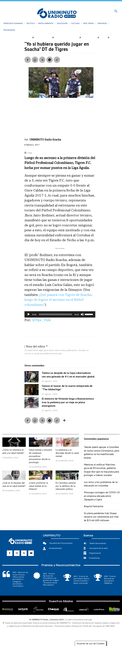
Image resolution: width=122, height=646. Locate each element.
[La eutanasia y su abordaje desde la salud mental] (67, 442)
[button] (116, 11)
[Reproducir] (28, 314)
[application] (59, 314)
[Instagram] (17, 553)
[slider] (89, 314)
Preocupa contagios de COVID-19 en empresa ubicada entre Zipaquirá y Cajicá (102, 496)
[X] (42, 60)
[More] (64, 420)
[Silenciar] (82, 314)
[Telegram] (49, 60)
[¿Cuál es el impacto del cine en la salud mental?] (14, 475)
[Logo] (57, 13)
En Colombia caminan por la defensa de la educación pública (66, 485)
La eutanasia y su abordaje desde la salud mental (67, 452)
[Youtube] (31, 553)
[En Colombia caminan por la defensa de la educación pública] (67, 475)
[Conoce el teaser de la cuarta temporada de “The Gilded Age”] (31, 389)
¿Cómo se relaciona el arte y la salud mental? (13, 451)
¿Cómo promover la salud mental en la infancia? (38, 485)
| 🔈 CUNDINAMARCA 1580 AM (64, 37)
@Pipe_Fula (41, 320)
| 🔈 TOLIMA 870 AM (87, 37)
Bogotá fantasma (93, 506)
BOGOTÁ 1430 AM (43, 37)
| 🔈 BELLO (101, 37)
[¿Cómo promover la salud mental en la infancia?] (40, 475)
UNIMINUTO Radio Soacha (45, 139)
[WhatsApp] (35, 60)
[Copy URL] (57, 60)
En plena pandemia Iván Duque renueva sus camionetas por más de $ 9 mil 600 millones (101, 517)
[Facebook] (27, 60)
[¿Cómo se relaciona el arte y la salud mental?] (14, 442)
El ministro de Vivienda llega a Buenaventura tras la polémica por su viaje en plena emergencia (68, 402)
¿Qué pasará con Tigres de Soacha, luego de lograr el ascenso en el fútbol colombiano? (58, 299)
